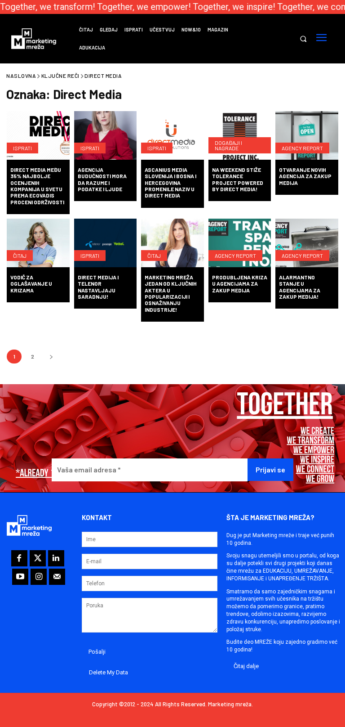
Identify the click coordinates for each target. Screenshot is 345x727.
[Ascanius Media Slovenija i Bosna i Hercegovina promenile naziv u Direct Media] (172, 136)
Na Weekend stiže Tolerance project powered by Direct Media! (237, 179)
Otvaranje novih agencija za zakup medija (305, 176)
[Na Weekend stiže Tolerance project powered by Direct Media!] (239, 136)
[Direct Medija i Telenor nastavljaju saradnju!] (105, 244)
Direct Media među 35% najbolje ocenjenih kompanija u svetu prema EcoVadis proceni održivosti (37, 185)
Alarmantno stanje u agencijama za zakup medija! (299, 287)
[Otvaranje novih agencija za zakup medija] (306, 136)
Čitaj (20, 255)
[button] (303, 38)
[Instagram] (39, 577)
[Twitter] (38, 558)
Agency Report (302, 148)
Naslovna (21, 75)
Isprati (22, 148)
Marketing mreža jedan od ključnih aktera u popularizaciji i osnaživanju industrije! (171, 293)
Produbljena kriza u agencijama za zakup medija (239, 283)
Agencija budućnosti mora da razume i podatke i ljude (102, 179)
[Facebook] (19, 558)
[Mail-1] (57, 577)
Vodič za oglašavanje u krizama (31, 283)
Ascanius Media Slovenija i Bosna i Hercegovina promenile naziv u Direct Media (170, 182)
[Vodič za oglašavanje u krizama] (38, 244)
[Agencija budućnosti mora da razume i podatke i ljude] (105, 136)
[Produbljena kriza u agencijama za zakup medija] (239, 244)
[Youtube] (20, 577)
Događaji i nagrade (228, 145)
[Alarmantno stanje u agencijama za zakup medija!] (306, 244)
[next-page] (51, 357)
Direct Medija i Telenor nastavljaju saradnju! (98, 287)
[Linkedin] (56, 558)
